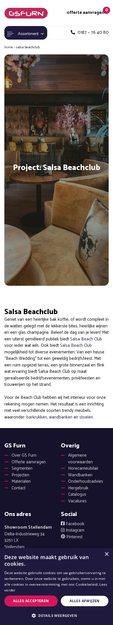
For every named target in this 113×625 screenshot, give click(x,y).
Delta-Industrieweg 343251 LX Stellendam (28, 537)
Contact (18, 488)
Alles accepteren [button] (31, 600)
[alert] (56, 586)
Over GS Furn (24, 455)
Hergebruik (78, 488)
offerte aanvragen (85, 13)
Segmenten (22, 468)
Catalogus (77, 494)
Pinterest (74, 537)
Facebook (74, 524)
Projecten (20, 475)
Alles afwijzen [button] (85, 600)
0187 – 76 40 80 (92, 33)
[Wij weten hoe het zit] (26, 13)
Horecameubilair (83, 468)
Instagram (74, 530)
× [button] (106, 554)
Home (8, 47)
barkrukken (36, 417)
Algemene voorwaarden (80, 459)
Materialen (21, 481)
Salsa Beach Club (86, 339)
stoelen (86, 417)
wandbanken (60, 417)
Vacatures (77, 501)
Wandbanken (80, 475)
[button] (56, 615)
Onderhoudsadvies (85, 481)
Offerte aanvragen (29, 462)
